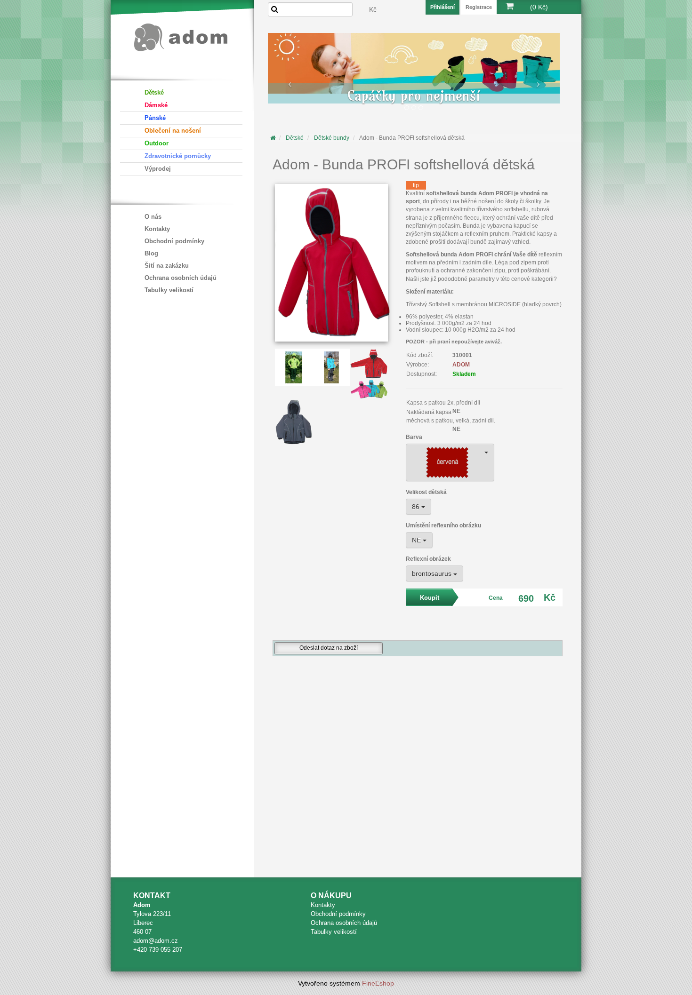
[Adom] (181, 36)
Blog (151, 253)
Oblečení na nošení (173, 130)
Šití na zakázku (167, 265)
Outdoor (157, 143)
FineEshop (378, 983)
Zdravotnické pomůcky (178, 155)
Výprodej (158, 168)
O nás (153, 216)
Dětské (154, 92)
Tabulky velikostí (169, 290)
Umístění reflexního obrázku (443, 525)
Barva (414, 437)
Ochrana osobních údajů (181, 277)
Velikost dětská (426, 492)
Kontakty (157, 228)
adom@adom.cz (155, 940)
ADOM (461, 364)
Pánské (155, 117)
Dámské (156, 105)
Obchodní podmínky (174, 241)
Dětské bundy (331, 138)
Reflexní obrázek (428, 559)
